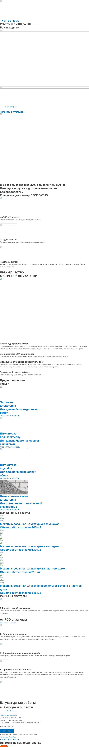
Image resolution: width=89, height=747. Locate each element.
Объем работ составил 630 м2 (20, 549)
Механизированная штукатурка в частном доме (32, 568)
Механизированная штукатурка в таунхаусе (29, 524)
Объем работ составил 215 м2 (20, 572)
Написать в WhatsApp (12, 112)
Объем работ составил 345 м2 (20, 527)
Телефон (3, 726)
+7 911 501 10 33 (9, 20)
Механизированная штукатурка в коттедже (29, 546)
